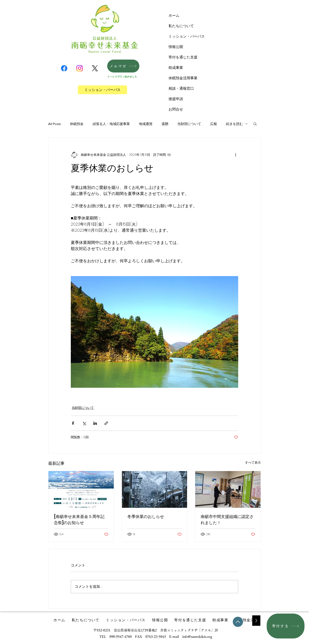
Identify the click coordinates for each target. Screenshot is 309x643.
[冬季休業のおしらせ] (154, 489)
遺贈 (165, 124)
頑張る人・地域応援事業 (111, 124)
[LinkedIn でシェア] (95, 423)
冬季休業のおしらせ (145, 516)
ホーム (174, 15)
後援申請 (176, 98)
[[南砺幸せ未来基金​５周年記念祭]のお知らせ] (81, 489)
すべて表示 (253, 462)
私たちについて (181, 26)
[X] (95, 68)
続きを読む (234, 124)
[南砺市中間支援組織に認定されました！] (228, 489)
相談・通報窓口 (181, 88)
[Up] (238, 622)
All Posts (54, 124)
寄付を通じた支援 (183, 57)
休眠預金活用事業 (183, 78)
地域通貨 (145, 124)
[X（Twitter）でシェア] (84, 423)
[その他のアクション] (235, 154)
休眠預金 (76, 124)
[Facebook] (64, 68)
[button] (255, 123)
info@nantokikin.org (197, 636)
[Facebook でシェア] (73, 423)
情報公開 (176, 46)
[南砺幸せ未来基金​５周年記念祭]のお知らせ (79, 519)
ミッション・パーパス (187, 36)
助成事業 (176, 67)
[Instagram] (79, 68)
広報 (213, 124)
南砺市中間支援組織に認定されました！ (227, 519)
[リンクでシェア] (106, 423)
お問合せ (176, 109)
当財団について (189, 124)
